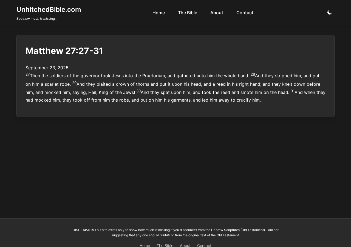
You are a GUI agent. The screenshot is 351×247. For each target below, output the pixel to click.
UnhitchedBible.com (48, 9)
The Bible (187, 12)
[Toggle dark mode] (330, 12)
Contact (244, 12)
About (216, 12)
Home (158, 12)
